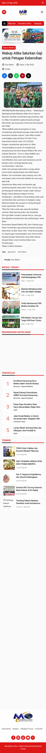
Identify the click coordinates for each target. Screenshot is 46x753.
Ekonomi (17, 386)
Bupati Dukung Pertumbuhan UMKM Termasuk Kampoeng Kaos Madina (25, 395)
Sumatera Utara (24, 23)
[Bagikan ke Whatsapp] (16, 75)
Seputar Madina (9, 48)
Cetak (7, 69)
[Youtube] (28, 738)
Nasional (11, 23)
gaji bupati (12, 252)
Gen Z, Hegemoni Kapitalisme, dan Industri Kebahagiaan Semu (28, 477)
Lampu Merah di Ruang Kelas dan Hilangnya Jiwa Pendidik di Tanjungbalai (27, 430)
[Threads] (23, 738)
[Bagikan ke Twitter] (10, 75)
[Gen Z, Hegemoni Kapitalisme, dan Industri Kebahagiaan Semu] (9, 477)
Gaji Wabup (22, 252)
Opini (15, 410)
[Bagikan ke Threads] (28, 75)
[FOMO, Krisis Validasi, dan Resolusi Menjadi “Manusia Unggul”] (9, 451)
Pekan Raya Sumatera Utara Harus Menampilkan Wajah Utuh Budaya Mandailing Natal (27, 407)
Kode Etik (38, 729)
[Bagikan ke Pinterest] (22, 75)
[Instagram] (18, 738)
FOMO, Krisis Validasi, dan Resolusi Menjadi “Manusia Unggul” (27, 451)
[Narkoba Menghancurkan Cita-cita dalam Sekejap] (11, 292)
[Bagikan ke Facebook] (4, 75)
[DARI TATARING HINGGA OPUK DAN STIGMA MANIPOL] (9, 464)
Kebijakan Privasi (27, 729)
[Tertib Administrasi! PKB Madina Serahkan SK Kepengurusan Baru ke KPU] (11, 307)
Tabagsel (37, 23)
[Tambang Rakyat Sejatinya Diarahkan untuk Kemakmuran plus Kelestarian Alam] (9, 504)
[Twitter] (33, 738)
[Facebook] (13, 738)
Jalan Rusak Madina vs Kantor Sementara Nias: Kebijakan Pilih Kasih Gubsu (27, 419)
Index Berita (6, 729)
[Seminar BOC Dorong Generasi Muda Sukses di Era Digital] (9, 491)
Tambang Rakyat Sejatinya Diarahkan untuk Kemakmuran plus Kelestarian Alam (28, 503)
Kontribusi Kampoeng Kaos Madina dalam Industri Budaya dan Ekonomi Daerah (26, 383)
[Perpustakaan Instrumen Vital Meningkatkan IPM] (11, 278)
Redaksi (16, 729)
